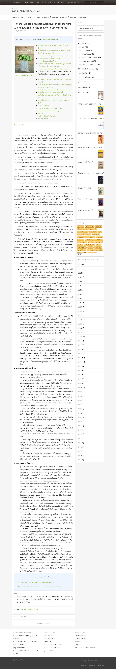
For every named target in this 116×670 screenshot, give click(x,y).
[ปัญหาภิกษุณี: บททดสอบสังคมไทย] (100, 139)
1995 (79, 357)
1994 (79, 362)
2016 (80, 285)
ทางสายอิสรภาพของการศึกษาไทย (89, 103)
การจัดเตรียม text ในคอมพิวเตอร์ (25, 641)
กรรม (80, 245)
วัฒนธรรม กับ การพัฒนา (86, 199)
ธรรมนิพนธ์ (15, 17)
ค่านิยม (88, 234)
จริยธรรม (81, 237)
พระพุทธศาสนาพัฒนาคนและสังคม (90, 147)
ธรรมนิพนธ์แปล (26, 17)
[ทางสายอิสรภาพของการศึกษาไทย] (100, 110)
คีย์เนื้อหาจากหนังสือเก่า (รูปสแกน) (25, 635)
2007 (80, 311)
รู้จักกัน (56, 2)
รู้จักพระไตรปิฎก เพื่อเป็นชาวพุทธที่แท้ (91, 173)
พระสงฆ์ (29, 609)
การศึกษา (23, 609)
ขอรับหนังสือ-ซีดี (29, 2)
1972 (80, 447)
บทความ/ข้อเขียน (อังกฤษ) (88, 57)
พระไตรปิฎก (82, 232)
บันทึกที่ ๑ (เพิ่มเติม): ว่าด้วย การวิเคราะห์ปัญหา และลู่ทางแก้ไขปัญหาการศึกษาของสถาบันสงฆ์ (55, 65)
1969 (79, 459)
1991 (79, 374)
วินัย (98, 245)
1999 (79, 340)
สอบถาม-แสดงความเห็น (44, 2)
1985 (80, 400)
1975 (79, 438)
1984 (80, 404)
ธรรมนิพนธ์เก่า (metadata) (87, 68)
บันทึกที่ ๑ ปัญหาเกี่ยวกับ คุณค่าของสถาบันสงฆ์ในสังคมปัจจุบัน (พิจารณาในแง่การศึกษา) (54, 52)
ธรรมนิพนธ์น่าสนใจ (84, 87)
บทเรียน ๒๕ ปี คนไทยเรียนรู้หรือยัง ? (91, 118)
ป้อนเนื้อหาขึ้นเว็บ (19, 644)
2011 (79, 302)
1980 (80, 421)
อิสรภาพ (96, 234)
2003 (80, 323)
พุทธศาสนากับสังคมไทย (86, 162)
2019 (80, 281)
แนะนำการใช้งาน (17, 2)
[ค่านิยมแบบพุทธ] (100, 95)
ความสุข (98, 226)
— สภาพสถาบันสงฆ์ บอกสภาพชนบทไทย (50, 58)
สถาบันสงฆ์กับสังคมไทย (86, 210)
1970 (80, 455)
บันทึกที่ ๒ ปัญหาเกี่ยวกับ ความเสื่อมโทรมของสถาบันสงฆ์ (54, 90)
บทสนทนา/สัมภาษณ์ (86, 61)
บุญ (100, 232)
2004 (80, 319)
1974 (79, 442)
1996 (79, 353)
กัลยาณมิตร (98, 240)
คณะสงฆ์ (35, 609)
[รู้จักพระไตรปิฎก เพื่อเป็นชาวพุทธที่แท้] (100, 180)
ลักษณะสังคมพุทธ (84, 187)
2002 (80, 328)
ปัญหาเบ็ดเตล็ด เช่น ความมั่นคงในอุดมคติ (50, 111)
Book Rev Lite (85, 665)
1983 (80, 408)
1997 (79, 349)
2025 (80, 264)
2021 (80, 272)
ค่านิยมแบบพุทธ (83, 92)
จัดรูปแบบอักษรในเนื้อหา (21, 647)
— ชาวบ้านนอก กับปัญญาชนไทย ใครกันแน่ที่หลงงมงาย (54, 69)
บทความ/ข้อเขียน (85, 54)
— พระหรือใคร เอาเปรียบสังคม (47, 61)
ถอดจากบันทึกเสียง (84, 77)
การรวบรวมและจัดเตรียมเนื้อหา (70, 2)
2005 (80, 315)
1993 (79, 366)
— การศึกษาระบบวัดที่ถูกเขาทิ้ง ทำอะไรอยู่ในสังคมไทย (53, 56)
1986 (80, 396)
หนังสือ (81, 47)
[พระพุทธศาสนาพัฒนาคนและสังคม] (100, 154)
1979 (79, 425)
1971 (79, 451)
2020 (80, 277)
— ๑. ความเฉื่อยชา (43, 105)
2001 (80, 332)
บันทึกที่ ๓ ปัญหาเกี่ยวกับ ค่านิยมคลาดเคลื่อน (51, 92)
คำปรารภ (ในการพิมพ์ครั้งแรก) (46, 116)
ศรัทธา (99, 237)
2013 (80, 294)
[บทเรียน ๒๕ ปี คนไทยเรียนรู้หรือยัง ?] (100, 125)
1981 (79, 417)
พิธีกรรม (99, 242)
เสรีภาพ (98, 247)
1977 (80, 430)
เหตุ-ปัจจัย (82, 247)
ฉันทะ (80, 234)
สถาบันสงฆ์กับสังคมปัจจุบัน (49, 39)
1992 (79, 370)
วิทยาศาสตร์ (82, 229)
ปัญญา (80, 226)
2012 (80, 298)
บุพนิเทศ (40, 113)
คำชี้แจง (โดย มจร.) (43, 119)
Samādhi (99, 250)
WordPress (101, 665)
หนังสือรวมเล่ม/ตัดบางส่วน (88, 64)
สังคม (91, 247)
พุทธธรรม (37, 17)
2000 (80, 336)
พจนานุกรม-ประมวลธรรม (68, 17)
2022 (80, 268)
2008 (80, 306)
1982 (80, 413)
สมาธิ (91, 242)
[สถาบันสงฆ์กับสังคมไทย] (100, 213)
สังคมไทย (81, 250)
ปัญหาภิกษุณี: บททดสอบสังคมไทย (90, 132)
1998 (80, 345)
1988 (80, 387)
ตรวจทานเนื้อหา (18, 638)
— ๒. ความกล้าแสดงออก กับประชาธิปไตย (50, 108)
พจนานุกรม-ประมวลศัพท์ (50, 17)
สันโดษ (80, 240)
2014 (80, 289)
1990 (80, 379)
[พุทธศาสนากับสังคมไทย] (100, 165)
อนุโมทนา (91, 237)
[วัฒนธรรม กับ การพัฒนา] (100, 202)
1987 (80, 391)
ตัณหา (88, 240)
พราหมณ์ (93, 229)
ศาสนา (90, 250)
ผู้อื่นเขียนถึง (82, 17)
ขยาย (79, 255)
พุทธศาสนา (82, 242)
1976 (80, 434)
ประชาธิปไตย (89, 245)
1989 (80, 383)
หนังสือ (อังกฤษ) (85, 50)
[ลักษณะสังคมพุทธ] (100, 191)
